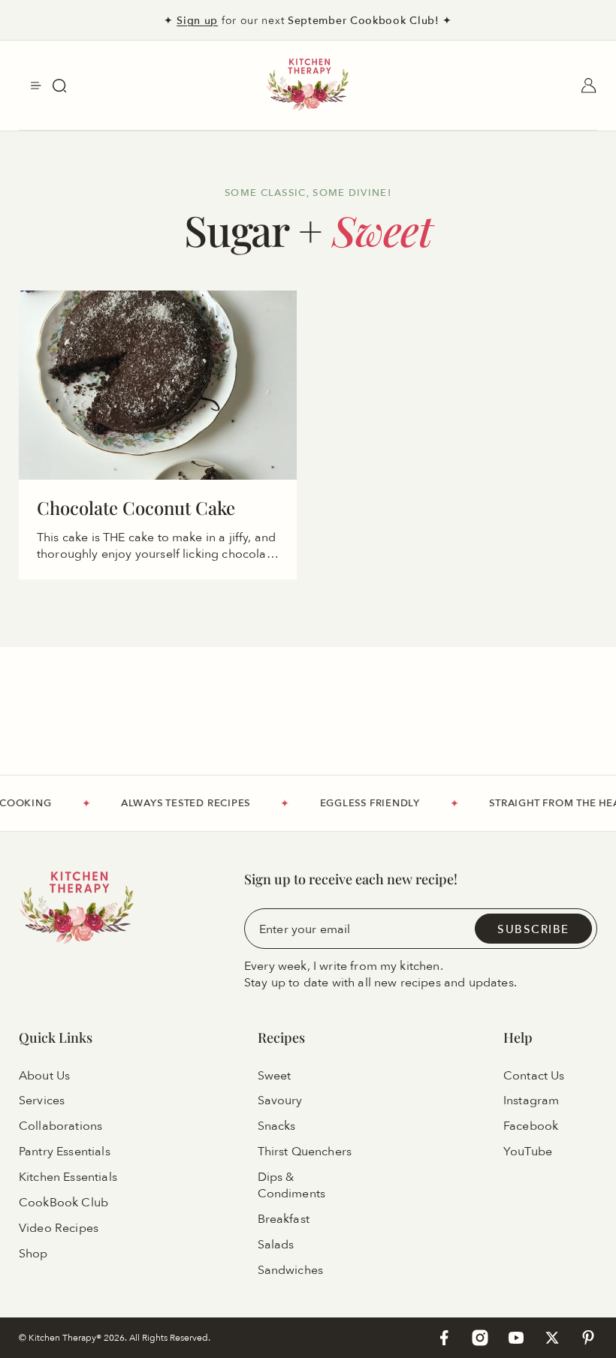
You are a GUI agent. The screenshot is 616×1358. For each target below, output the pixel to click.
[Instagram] (480, 1338)
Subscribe (533, 928)
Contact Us (534, 1075)
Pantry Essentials (64, 1151)
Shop (33, 1253)
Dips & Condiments (292, 1185)
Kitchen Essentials (68, 1177)
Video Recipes (58, 1228)
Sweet (274, 1075)
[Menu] (36, 85)
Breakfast (284, 1219)
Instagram (531, 1100)
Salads (276, 1244)
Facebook (530, 1126)
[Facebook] (444, 1338)
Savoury (280, 1100)
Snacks (277, 1126)
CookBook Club (63, 1202)
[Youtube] (516, 1338)
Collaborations (60, 1126)
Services (42, 1100)
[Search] (59, 85)
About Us (44, 1075)
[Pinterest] (588, 1338)
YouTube (527, 1151)
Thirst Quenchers (305, 1151)
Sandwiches (291, 1270)
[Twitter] (552, 1338)
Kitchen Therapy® (66, 1337)
